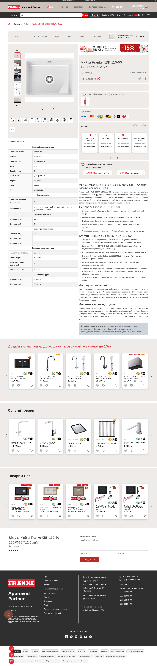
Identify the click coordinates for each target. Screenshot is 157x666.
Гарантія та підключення (53, 589)
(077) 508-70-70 (126, 600)
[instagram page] (76, 636)
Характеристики (40, 37)
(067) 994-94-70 (126, 604)
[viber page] (81, 636)
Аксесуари (96, 37)
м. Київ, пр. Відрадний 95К (93, 610)
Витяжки (104, 651)
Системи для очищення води (23, 661)
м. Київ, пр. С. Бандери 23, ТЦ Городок (93, 589)
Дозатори (81, 651)
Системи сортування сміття (115, 656)
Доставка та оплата (97, 7)
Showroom (128, 15)
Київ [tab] (135, 125)
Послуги (40, 661)
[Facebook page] (66, 636)
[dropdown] (126, 7)
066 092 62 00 (13, 610)
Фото (82, 37)
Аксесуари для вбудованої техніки (75, 661)
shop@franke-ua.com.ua (131, 580)
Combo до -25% (108, 15)
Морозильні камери (47, 656)
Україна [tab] (143, 125)
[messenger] (90, 636)
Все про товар (20, 37)
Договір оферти (50, 593)
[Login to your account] (143, 15)
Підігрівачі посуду (85, 656)
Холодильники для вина (66, 656)
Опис (70, 37)
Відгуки (57, 37)
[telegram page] (71, 636)
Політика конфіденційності (54, 613)
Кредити (47, 585)
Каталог (14, 15)
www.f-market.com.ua (130, 577)
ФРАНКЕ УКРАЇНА (90, 0)
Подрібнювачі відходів (50, 651)
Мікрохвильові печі (117, 651)
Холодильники (32, 656)
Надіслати (90, 559)
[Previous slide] (43, 109)
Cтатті (119, 15)
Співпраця (78, 7)
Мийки (25, 651)
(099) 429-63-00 (126, 596)
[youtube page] (85, 636)
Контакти (47, 597)
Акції (46, 605)
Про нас (64, 7)
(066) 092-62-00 (89, 599)
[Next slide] (53, 109)
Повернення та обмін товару (55, 609)
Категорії (16, 651)
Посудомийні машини (135, 651)
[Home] (24, 7)
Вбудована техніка (52, 661)
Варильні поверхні (68, 651)
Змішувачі (35, 651)
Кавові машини (18, 656)
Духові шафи (93, 651)
